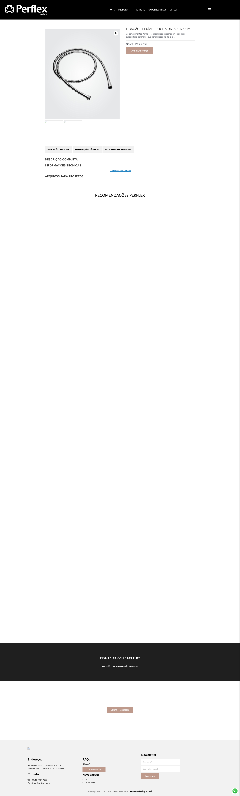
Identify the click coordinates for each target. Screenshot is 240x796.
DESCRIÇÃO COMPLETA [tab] (59, 149)
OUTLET (173, 10)
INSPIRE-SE (140, 10)
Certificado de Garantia (120, 170)
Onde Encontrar (139, 50)
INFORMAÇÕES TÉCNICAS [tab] (87, 149)
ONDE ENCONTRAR (157, 10)
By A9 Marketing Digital (141, 791)
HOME (112, 10)
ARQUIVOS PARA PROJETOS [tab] (118, 149)
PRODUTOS (123, 10)
